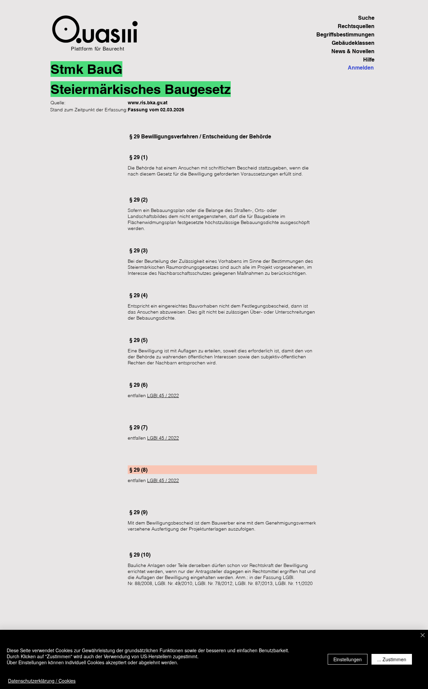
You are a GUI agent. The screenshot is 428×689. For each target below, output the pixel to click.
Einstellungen (347, 659)
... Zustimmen (391, 659)
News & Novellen (352, 51)
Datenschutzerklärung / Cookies (42, 680)
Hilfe (368, 59)
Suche (366, 18)
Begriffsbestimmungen (351, 34)
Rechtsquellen (356, 26)
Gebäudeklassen (353, 43)
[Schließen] (423, 635)
